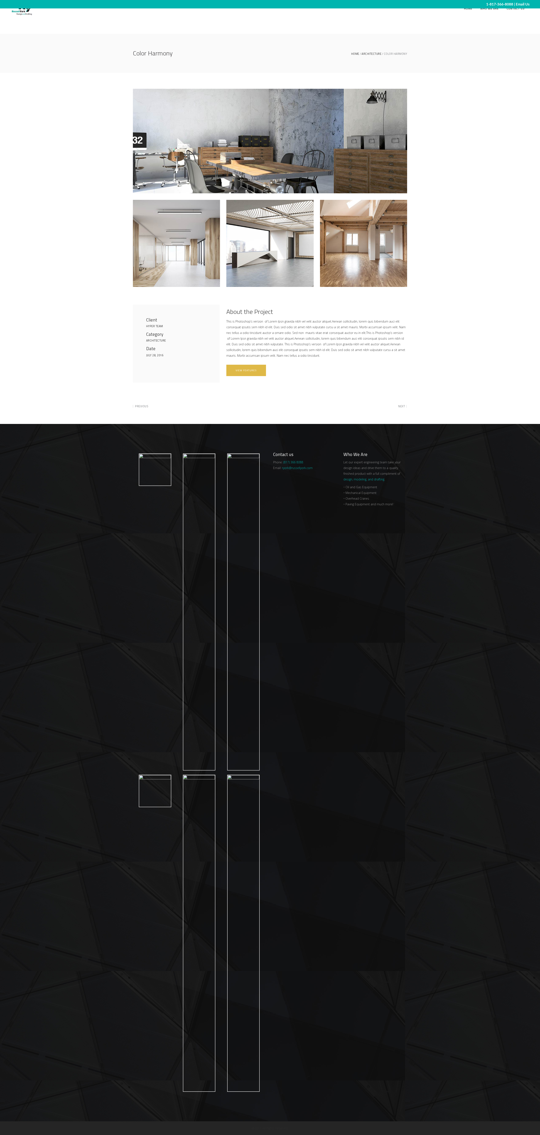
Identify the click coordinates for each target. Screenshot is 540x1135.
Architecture (371, 53)
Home (355, 53)
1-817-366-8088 (499, 4)
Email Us (522, 4)
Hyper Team (154, 326)
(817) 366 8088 (293, 462)
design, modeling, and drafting (363, 479)
